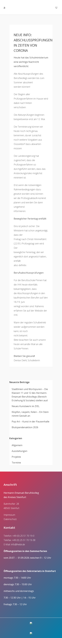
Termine (16, 462)
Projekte (16, 456)
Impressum (9, 514)
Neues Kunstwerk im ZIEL (26, 406)
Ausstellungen (19, 451)
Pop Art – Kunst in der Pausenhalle (30, 421)
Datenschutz (10, 519)
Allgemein (17, 445)
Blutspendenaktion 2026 (25, 427)
